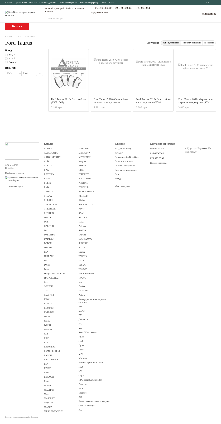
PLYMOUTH (85, 178)
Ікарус (82, 328)
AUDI (46, 161)
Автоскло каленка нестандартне (94, 401)
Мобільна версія (15, 186)
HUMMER (49, 308)
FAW (46, 252)
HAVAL (47, 299)
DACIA (47, 217)
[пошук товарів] (159, 18)
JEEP (46, 338)
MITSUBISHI (85, 157)
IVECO (47, 325)
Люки (81, 349)
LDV (46, 364)
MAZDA (48, 407)
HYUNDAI (49, 312)
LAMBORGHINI (52, 351)
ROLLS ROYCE (86, 204)
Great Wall (49, 295)
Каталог (8, 2)
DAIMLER (49, 239)
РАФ (81, 397)
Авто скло (83, 384)
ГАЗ (81, 315)
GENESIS (48, 286)
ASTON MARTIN (52, 157)
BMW (47, 178)
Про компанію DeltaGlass (26, 2)
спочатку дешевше (191, 42)
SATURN (83, 217)
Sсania (82, 252)
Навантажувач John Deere (91, 362)
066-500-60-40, (103, 8)
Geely (47, 282)
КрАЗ (81, 336)
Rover (81, 208)
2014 (9, 165)
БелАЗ (82, 311)
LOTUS (47, 385)
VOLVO (82, 277)
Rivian (82, 200)
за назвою (209, 42)
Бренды (112, 2)
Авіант (82, 295)
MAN (46, 394)
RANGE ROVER (86, 191)
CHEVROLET (50, 204)
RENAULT (84, 196)
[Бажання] (188, 14)
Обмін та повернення (68, 2)
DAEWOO (49, 226)
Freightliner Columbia (54, 273)
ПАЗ (81, 366)
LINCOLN (49, 377)
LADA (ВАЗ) (50, 346)
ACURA (48, 148)
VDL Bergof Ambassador (90, 379)
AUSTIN (48, 165)
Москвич (83, 358)
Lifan (46, 372)
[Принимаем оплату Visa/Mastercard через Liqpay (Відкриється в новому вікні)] (22, 179)
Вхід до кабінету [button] (123, 148)
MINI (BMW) (85, 152)
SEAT (81, 221)
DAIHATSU (49, 234)
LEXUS (47, 368)
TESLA (82, 265)
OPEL (81, 170)
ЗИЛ (81, 388)
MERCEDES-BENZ (53, 411)
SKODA (82, 230)
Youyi (81, 282)
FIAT (46, 260)
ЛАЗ (81, 341)
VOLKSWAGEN (86, 273)
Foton (47, 269)
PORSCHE (84, 187)
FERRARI (49, 256)
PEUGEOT (84, 174)
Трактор (83, 392)
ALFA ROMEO (51, 152)
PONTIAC (83, 183)
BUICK (47, 183)
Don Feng (48, 247)
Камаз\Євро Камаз (88, 332)
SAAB (81, 213)
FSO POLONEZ (51, 277)
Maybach (48, 402)
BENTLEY (49, 174)
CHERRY (48, 200)
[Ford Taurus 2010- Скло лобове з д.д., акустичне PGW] (153, 73)
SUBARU (83, 243)
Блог (104, 2)
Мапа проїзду (190, 152)
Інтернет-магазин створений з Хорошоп (21, 417)
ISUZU (47, 320)
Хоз (80, 410)
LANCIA (48, 355)
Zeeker (82, 286)
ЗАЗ (81, 323)
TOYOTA (83, 269)
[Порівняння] (179, 14)
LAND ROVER (51, 359)
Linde (47, 381)
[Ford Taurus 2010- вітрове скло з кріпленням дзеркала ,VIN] (195, 73)
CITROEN (49, 213)
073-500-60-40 (143, 8)
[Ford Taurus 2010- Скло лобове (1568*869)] (68, 73)
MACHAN (49, 390)
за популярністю (171, 42)
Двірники (83, 319)
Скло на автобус (86, 405)
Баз (80, 306)
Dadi (46, 221)
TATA (81, 260)
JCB (46, 333)
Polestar (82, 226)
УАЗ (81, 371)
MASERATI (49, 398)
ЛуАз (81, 345)
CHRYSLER (50, 208)
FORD (47, 265)
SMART (82, 234)
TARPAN (83, 256)
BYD (46, 187)
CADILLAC (49, 191)
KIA (46, 342)
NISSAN (82, 165)
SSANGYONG (85, 239)
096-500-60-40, (123, 8)
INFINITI (48, 316)
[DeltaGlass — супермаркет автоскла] (22, 150)
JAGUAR (48, 329)
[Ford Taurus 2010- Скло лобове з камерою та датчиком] (111, 73)
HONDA (48, 303)
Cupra (81, 375)
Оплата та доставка (48, 2)
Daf (45, 230)
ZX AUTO (83, 290)
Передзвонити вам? (99, 12)
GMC (46, 290)
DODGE (48, 243)
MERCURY (84, 148)
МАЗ (81, 354)
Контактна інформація (89, 2)
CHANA (48, 196)
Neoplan (83, 161)
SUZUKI (83, 247)
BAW (46, 170)
